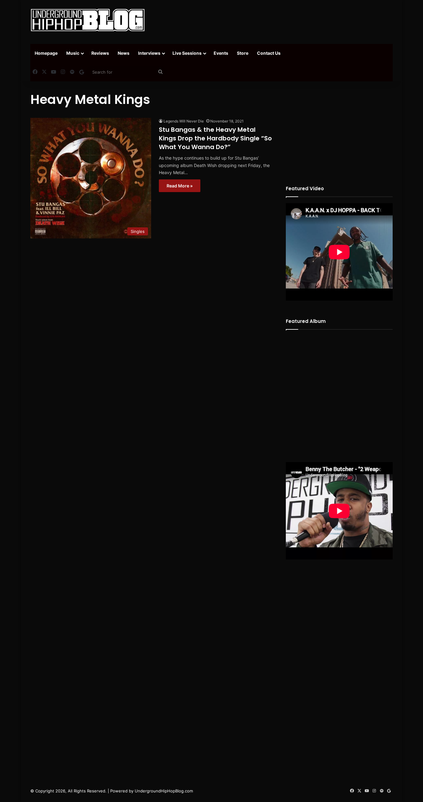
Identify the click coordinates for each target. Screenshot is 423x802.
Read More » (180, 185)
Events (221, 53)
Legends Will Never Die (184, 121)
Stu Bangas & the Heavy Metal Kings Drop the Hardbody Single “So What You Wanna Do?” (215, 138)
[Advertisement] (273, 20)
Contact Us (269, 53)
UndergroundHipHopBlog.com (164, 790)
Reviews (100, 53)
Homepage (46, 53)
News (123, 53)
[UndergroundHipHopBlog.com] (87, 20)
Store (242, 53)
